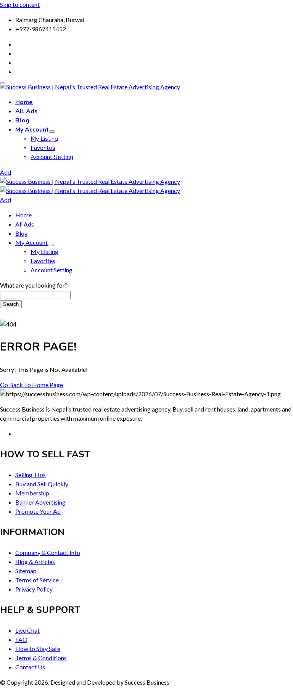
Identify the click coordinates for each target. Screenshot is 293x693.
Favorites (43, 148)
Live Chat (27, 630)
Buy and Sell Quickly (41, 483)
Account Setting (52, 157)
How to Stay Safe (37, 648)
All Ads (26, 111)
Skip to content (20, 4)
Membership (32, 493)
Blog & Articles (35, 561)
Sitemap (26, 570)
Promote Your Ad (38, 511)
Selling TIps (30, 474)
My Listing (44, 139)
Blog (22, 120)
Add (5, 172)
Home (24, 102)
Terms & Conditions (41, 657)
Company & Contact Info (47, 552)
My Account (32, 129)
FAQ (21, 639)
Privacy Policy (34, 589)
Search (11, 304)
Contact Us (30, 666)
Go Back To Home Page (31, 384)
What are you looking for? (34, 285)
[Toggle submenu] (52, 131)
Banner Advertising (40, 502)
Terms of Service (37, 580)
